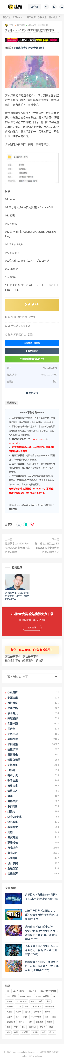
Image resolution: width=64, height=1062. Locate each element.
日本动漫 (39, 1022)
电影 (23, 1027)
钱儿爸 (35, 1032)
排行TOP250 (36, 1017)
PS (54, 996)
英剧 (8, 1032)
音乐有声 (31, 17)
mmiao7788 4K (26, 996)
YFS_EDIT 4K (21, 1001)
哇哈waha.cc (19, 17)
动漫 (19, 1007)
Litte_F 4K (32, 991)
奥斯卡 (18, 1012)
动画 (27, 1007)
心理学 (9, 1017)
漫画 (8, 1027)
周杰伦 (9, 1012)
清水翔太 (11, 403)
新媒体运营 (11, 1022)
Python (9, 1001)
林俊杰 (49, 1022)
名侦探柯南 (49, 1007)
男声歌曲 (32, 1027)
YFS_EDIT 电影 (36, 1001)
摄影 (54, 1017)
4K (8, 991)
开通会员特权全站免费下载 (32, 359)
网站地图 (44, 1052)
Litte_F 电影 (11, 996)
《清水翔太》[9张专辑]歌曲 (29, 48)
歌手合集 (42, 17)
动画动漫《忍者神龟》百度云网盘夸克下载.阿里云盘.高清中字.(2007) (41, 950)
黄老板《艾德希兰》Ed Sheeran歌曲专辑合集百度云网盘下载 (47, 548)
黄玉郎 (51, 1032)
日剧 (30, 1022)
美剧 (51, 1027)
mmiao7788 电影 (42, 996)
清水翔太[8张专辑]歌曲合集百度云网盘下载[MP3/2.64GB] (17, 596)
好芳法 (47, 1012)
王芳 (16, 1027)
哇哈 (9, 1052)
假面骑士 (10, 1007)
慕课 (17, 1017)
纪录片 (42, 1027)
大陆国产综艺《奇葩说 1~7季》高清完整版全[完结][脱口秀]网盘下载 (41, 915)
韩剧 (43, 1032)
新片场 (21, 1022)
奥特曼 (27, 1012)
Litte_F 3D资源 (18, 991)
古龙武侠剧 (37, 1007)
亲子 (48, 1001)
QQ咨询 (33, 393)
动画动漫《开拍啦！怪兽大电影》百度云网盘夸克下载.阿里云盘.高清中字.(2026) (42, 966)
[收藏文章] (19, 524)
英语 (16, 1032)
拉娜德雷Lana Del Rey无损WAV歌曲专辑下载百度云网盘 (17, 548)
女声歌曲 (37, 1012)
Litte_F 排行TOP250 (48, 991)
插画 (46, 1017)
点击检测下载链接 (32, 343)
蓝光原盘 (25, 1032)
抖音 (25, 1017)
